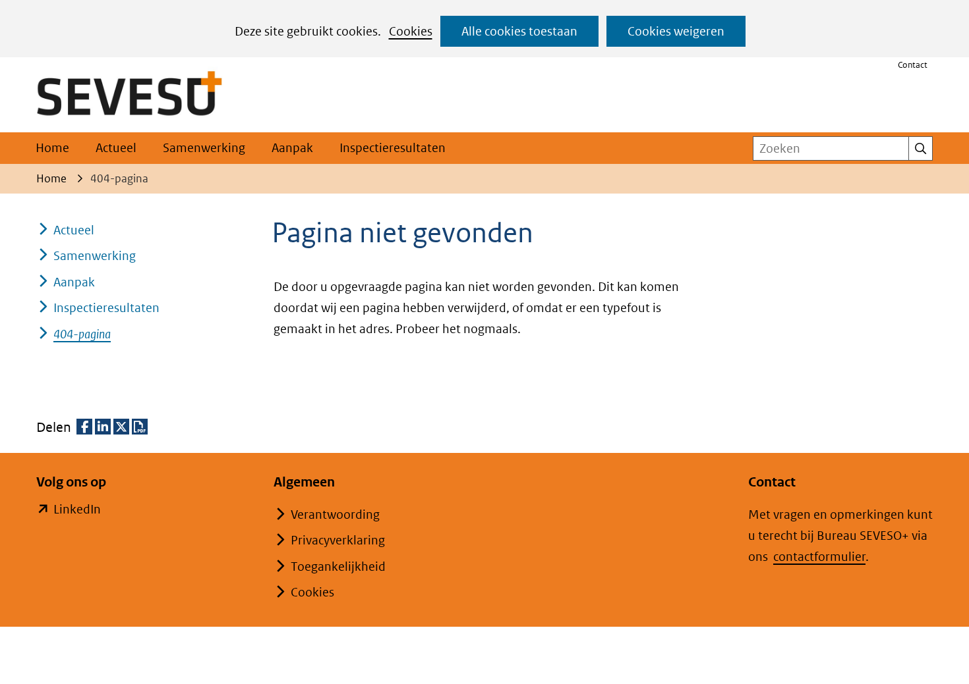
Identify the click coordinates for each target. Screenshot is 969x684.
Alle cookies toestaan (519, 31)
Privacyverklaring (338, 540)
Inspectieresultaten (392, 147)
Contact (912, 64)
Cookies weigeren (676, 31)
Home (52, 147)
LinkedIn (77, 510)
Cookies (410, 31)
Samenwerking (204, 147)
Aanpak (292, 147)
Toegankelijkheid (338, 566)
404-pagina (82, 334)
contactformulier (819, 556)
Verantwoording (335, 514)
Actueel (116, 147)
